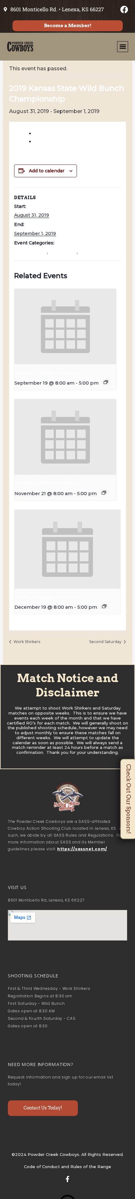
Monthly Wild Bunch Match (45, 373)
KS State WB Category (65, 142)
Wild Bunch (92, 252)
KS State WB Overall (62, 133)
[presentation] (65, 327)
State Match (63, 252)
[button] (122, 46)
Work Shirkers (26, 641)
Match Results (30, 252)
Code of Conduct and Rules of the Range (67, 1166)
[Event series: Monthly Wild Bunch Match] (106, 382)
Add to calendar (46, 171)
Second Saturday (105, 641)
